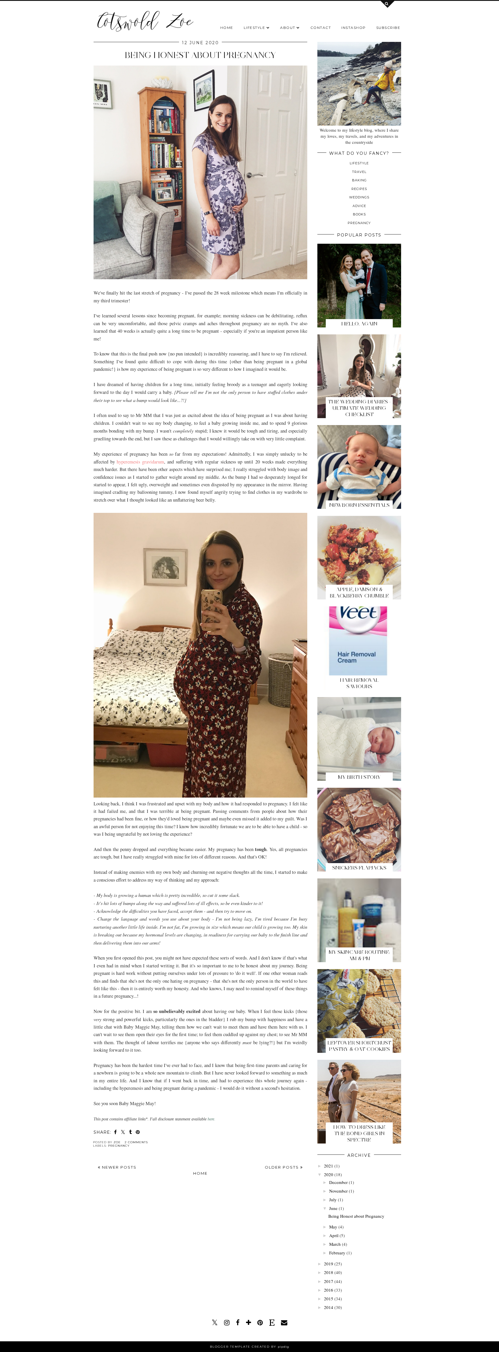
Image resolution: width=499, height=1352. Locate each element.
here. (211, 1119)
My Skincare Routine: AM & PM (359, 955)
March (335, 1244)
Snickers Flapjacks (359, 868)
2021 (328, 1166)
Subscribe (388, 27)
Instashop (353, 27)
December (338, 1182)
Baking (359, 180)
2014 (328, 1307)
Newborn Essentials (359, 505)
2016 (328, 1290)
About (287, 27)
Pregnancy (119, 1146)
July (333, 1199)
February (337, 1253)
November (338, 1191)
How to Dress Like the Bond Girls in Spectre (359, 1133)
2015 (328, 1298)
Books (359, 214)
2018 (328, 1272)
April (333, 1235)
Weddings (359, 197)
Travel (359, 172)
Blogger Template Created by (249, 1347)
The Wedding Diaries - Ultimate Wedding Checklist (359, 408)
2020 (328, 1174)
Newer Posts (118, 1167)
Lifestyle (254, 27)
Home (226, 27)
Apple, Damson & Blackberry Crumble (359, 592)
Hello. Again (359, 324)
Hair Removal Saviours (359, 683)
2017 (328, 1281)
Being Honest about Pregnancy (200, 55)
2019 (328, 1264)
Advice (359, 206)
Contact (320, 27)
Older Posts (282, 1167)
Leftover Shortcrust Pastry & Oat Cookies (359, 1046)
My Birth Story (359, 777)
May (333, 1227)
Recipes (359, 189)
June (333, 1208)
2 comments (136, 1142)
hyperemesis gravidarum (140, 462)
